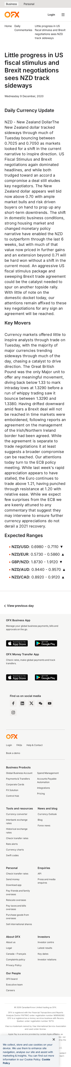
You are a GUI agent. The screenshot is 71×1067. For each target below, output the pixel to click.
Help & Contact (35, 745)
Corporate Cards (15, 784)
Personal (29, 4)
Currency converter (16, 814)
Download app (13, 885)
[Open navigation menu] (63, 14)
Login (51, 14)
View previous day (20, 606)
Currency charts (15, 849)
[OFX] (12, 15)
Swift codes (12, 855)
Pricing (41, 793)
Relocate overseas (16, 900)
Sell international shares (19, 924)
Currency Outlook (47, 814)
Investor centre (46, 942)
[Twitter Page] (31, 703)
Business (11, 4)
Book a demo (13, 753)
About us (10, 942)
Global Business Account (19, 773)
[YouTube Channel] (49, 703)
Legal (9, 947)
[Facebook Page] (13, 703)
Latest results (45, 947)
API (39, 873)
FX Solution (12, 790)
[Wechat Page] (40, 703)
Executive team (14, 984)
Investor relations (47, 959)
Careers (10, 990)
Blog (40, 819)
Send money (13, 879)
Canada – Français (16, 953)
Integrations (43, 787)
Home (8, 26)
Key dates (43, 953)
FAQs (19, 745)
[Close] (54, 1039)
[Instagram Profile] (13, 712)
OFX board (11, 978)
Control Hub (12, 795)
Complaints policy (15, 959)
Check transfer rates (17, 838)
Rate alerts (12, 843)
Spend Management (48, 773)
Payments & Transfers (18, 778)
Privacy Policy (14, 965)
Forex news (44, 825)
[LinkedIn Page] (22, 703)
